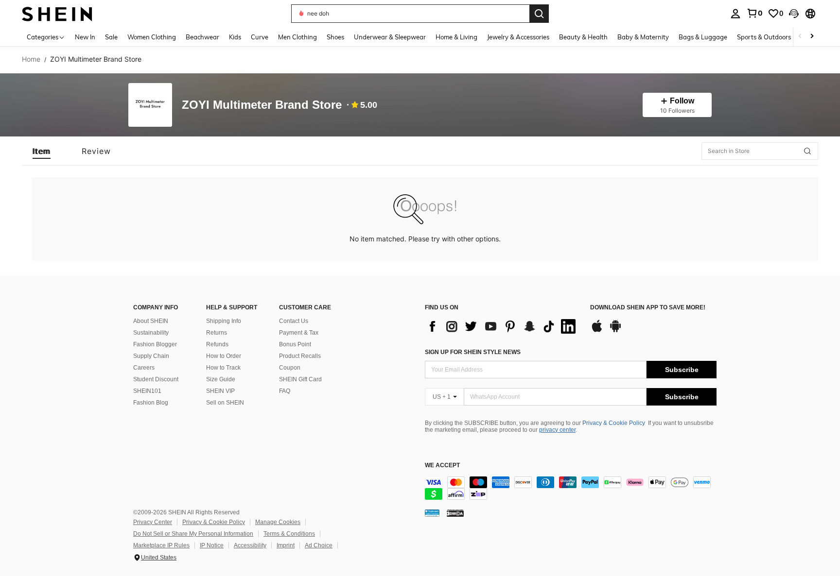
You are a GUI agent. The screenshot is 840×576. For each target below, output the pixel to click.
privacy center (557, 429)
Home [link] (31, 59)
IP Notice (212, 545)
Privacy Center (152, 522)
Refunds (217, 344)
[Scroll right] (811, 36)
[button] (794, 13)
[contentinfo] (571, 488)
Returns (216, 332)
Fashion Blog (150, 402)
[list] (502, 326)
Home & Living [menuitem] (456, 37)
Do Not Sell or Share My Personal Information (193, 533)
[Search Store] (807, 151)
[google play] (615, 330)
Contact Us (293, 321)
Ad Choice (318, 545)
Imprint (286, 545)
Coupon (289, 367)
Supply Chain (151, 356)
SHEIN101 (147, 391)
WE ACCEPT (442, 465)
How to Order (223, 356)
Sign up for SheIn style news (473, 352)
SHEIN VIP (220, 391)
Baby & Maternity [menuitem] (643, 37)
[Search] (539, 13)
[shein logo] (57, 13)
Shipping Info (223, 321)
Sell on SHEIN (225, 402)
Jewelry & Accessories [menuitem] (518, 37)
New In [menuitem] (85, 37)
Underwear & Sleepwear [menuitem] (390, 37)
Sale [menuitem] (111, 37)
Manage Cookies (277, 522)
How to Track (223, 367)
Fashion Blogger (155, 344)
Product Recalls (300, 356)
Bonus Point (295, 344)
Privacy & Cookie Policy (613, 423)
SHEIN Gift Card (300, 379)
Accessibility (250, 545)
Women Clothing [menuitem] (151, 37)
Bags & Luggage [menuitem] (703, 37)
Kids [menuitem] (235, 37)
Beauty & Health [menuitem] (583, 37)
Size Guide (220, 379)
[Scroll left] (800, 36)
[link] (754, 13)
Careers (144, 367)
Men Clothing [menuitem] (297, 37)
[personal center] (735, 13)
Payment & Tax (298, 332)
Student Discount (155, 379)
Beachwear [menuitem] (202, 37)
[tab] (42, 151)
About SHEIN (150, 321)
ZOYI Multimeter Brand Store (262, 105)
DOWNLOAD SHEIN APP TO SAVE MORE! (647, 308)
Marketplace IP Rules (161, 545)
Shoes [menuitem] (335, 37)
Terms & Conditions (289, 533)
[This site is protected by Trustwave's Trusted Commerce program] (432, 512)
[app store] (597, 330)
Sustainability (151, 332)
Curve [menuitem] (259, 37)
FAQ (284, 391)
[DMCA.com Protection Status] (455, 512)
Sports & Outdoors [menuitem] (764, 37)
